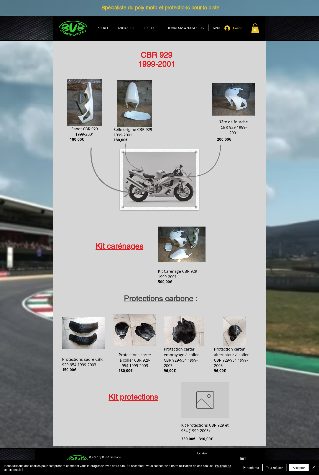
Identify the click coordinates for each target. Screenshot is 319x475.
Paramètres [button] (251, 467)
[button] (150, 27)
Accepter (299, 467)
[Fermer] (313, 468)
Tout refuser (274, 467)
